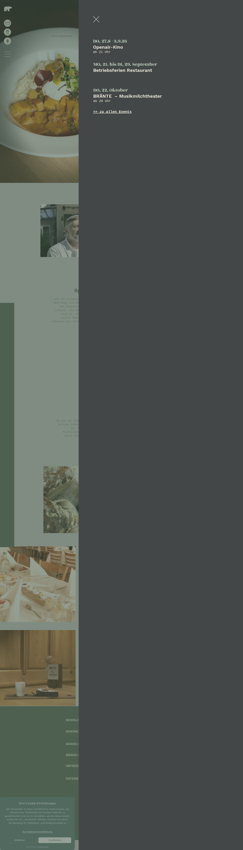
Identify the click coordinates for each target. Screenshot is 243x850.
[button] (96, 19)
